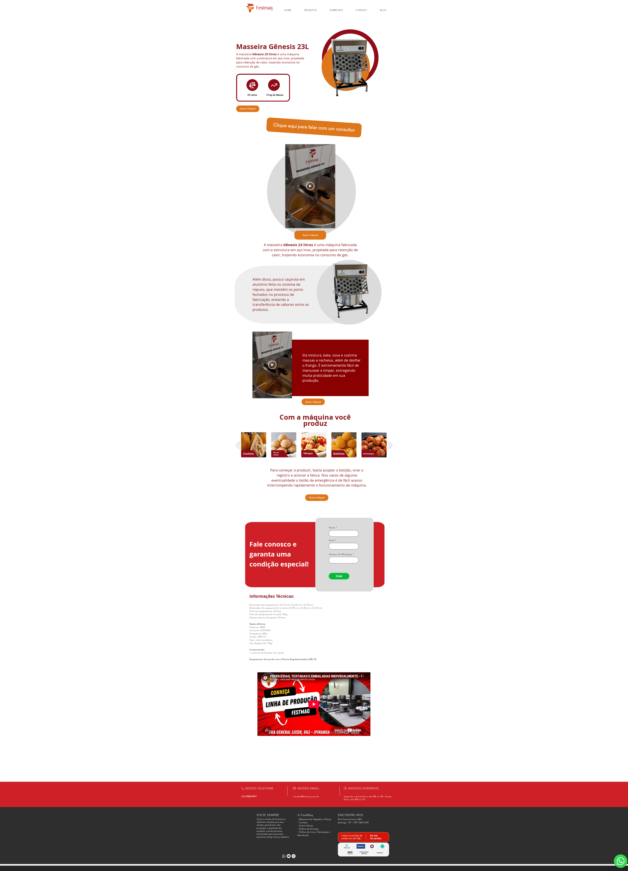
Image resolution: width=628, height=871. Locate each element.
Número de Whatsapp (340, 554)
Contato (303, 822)
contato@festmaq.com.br (306, 796)
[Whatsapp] (284, 856)
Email (331, 540)
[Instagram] (294, 856)
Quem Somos (306, 825)
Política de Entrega (308, 828)
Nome (332, 527)
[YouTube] (289, 856)
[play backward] (238, 444)
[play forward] (389, 444)
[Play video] (310, 186)
